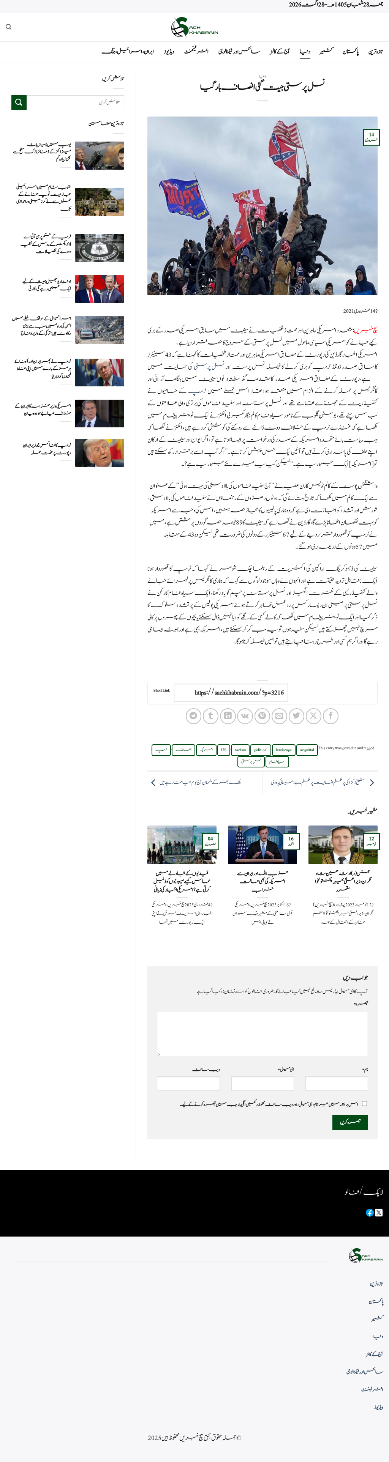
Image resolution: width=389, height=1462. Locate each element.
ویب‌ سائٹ (206, 1069)
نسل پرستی (209, 367)
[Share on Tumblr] (210, 716)
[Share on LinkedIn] (228, 716)
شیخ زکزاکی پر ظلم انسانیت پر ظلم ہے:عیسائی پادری (318, 782)
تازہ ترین (375, 52)
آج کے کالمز (280, 52)
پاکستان (351, 52)
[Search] (8, 27)
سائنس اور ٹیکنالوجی (239, 52)
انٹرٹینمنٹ (196, 52)
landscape (284, 750)
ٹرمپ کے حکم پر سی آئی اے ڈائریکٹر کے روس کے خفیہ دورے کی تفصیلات (46, 244)
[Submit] (19, 102)
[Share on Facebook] (330, 716)
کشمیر (326, 52)
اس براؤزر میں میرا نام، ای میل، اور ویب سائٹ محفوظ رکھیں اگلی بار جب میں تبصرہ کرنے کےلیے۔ (269, 1104)
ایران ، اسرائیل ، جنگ (127, 52)
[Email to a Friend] (279, 716)
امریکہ (206, 750)
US (223, 750)
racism (240, 750)
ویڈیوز (169, 52)
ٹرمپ (197, 391)
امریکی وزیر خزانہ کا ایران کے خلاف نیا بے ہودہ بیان (43, 410)
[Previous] (379, 889)
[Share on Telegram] (193, 716)
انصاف (183, 750)
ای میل (286, 1069)
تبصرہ (361, 1004)
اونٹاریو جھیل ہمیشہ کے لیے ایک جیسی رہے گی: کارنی (46, 285)
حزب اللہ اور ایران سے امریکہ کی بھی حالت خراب (262, 882)
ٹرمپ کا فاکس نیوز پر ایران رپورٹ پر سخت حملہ (47, 449)
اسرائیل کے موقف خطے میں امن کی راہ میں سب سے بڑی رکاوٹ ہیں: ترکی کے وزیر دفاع (41, 326)
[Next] (146, 889)
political (260, 750)
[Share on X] (313, 716)
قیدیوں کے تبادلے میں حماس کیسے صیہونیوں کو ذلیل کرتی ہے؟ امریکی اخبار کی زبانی (181, 882)
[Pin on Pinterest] (262, 716)
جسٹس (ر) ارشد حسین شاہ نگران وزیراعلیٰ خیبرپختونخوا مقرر (343, 882)
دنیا (305, 52)
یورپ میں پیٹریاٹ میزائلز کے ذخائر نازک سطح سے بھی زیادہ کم (42, 152)
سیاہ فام (277, 761)
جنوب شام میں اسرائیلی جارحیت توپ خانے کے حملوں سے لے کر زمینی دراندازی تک (43, 198)
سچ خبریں (366, 330)
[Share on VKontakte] (245, 716)
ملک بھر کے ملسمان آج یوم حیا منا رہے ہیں (200, 782)
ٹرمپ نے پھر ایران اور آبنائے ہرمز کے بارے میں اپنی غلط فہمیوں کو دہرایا (42, 369)
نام (365, 1069)
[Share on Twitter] (296, 716)
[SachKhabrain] (194, 27)
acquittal (307, 750)
